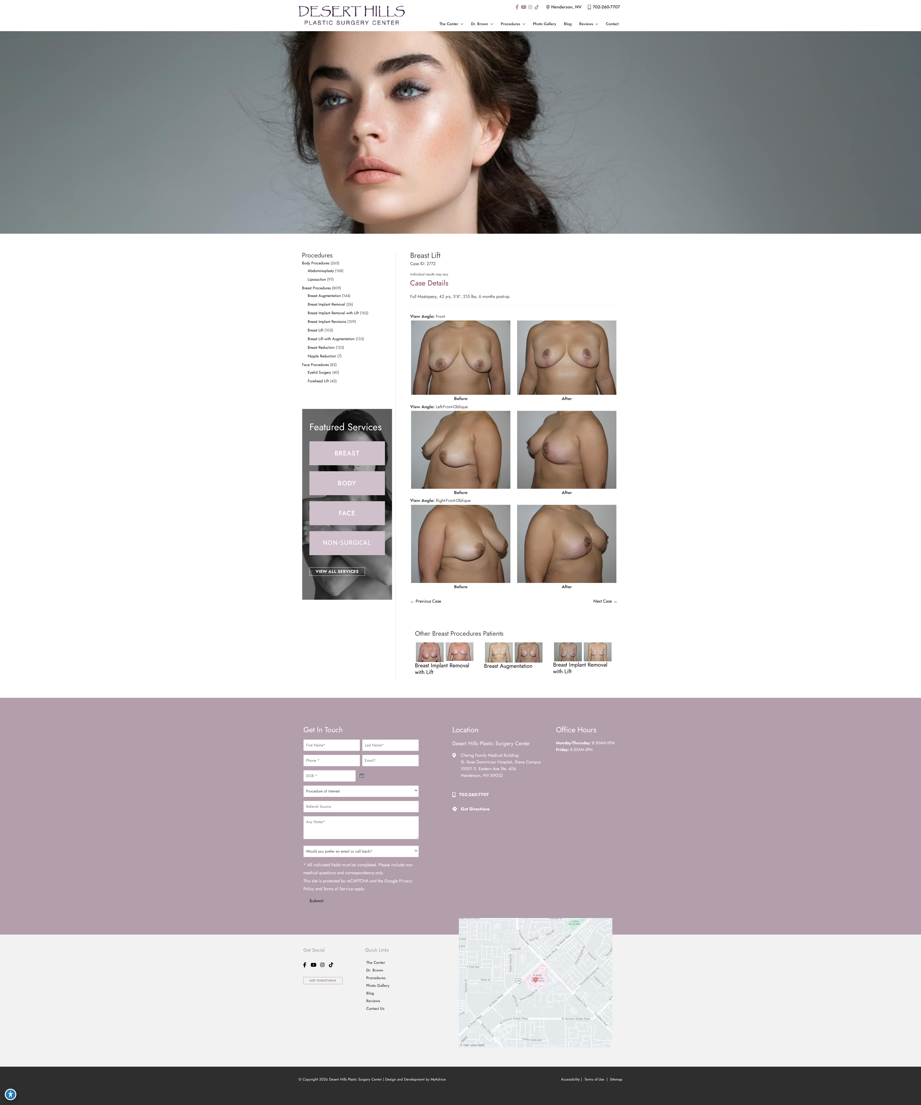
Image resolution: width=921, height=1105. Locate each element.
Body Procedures (315, 263)
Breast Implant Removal (326, 304)
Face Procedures (315, 364)
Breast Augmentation (324, 295)
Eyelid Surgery (319, 372)
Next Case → (605, 601)
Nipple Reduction (322, 356)
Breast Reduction (321, 347)
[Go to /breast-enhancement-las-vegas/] (347, 453)
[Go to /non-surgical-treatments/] (347, 543)
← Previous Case (425, 601)
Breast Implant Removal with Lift (333, 313)
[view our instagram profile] (530, 7)
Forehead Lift (318, 381)
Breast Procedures (316, 288)
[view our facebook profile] (517, 7)
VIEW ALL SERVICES (337, 571)
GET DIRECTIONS (323, 980)
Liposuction (317, 279)
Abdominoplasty (321, 270)
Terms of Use (594, 1079)
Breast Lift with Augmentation (331, 339)
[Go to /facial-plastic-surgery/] (347, 513)
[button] (460, 24)
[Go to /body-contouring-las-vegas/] (347, 483)
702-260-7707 (606, 7)
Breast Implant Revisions (327, 321)
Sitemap (615, 1079)
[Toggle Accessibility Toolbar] (10, 1094)
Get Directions (475, 809)
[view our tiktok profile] (536, 7)
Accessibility (570, 1079)
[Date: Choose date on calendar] (362, 776)
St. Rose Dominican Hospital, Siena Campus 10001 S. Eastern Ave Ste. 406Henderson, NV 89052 (501, 769)
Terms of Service (338, 889)
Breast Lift (315, 330)
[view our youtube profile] (523, 7)
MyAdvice (438, 1079)
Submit (316, 901)
